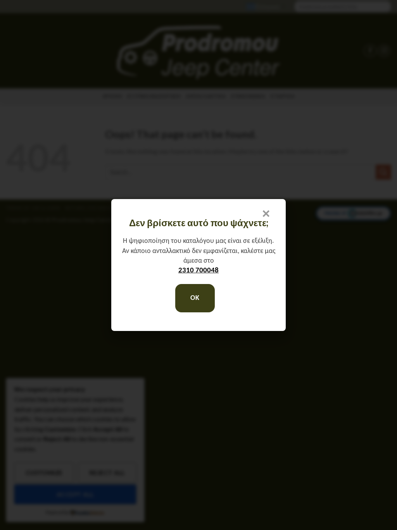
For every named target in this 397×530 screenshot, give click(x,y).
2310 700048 (198, 270)
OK (194, 298)
